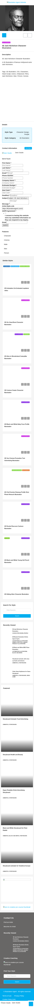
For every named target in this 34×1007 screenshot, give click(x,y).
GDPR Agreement (9, 211)
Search (17, 616)
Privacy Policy (19, 996)
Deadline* (6, 195)
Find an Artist (8, 922)
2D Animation (7, 266)
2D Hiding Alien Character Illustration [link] (16, 594)
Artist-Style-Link (8, 206)
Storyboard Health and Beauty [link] (13, 754)
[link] (17, 704)
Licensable (26, 334)
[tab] (4, 35)
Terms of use (6, 996)
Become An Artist (10, 926)
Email (4, 222)
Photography (25, 470)
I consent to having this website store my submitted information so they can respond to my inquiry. (18, 218)
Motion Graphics (15, 266)
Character (7, 236)
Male (5, 244)
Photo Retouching (16, 470)
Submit (5, 225)
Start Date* (6, 190)
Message (6, 204)
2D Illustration (19, 334)
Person (6, 253)
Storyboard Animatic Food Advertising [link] (15, 719)
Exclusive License (24, 266)
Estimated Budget (9, 185)
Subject (5, 198)
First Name (6, 163)
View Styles (28, 148)
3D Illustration (6, 42)
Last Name (6, 168)
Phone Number (7, 175)
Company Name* (9, 180)
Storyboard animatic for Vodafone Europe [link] (16, 866)
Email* (5, 173)
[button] (25, 35)
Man (5, 249)
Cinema (6, 240)
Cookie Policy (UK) (9, 999)
